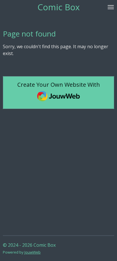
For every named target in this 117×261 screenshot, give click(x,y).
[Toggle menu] (111, 7)
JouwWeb (32, 252)
